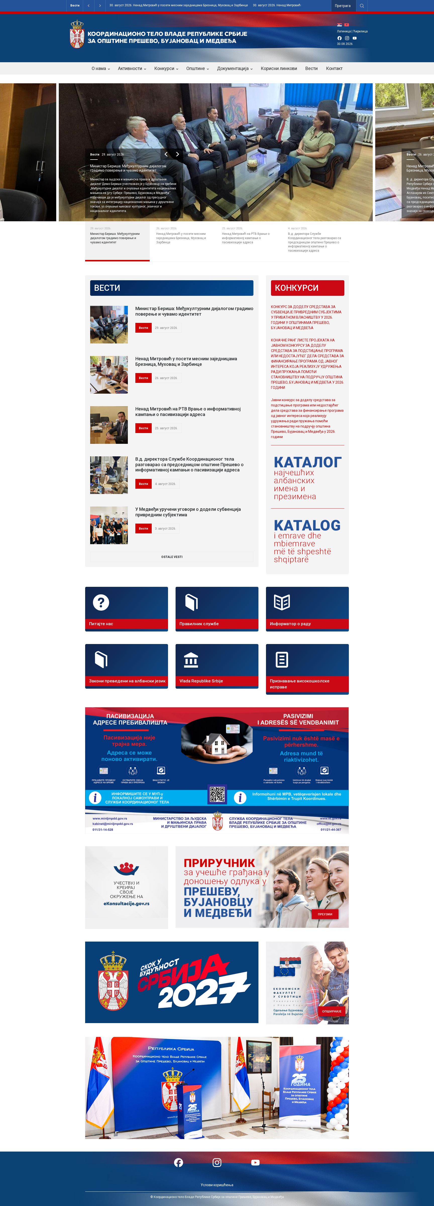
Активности (130, 68)
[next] (177, 154)
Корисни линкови (279, 68)
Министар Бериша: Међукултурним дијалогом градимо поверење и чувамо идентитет (194, 311)
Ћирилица (360, 31)
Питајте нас (101, 623)
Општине (195, 68)
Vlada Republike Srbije (201, 680)
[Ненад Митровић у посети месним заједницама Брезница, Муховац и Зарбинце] (109, 375)
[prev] (166, 154)
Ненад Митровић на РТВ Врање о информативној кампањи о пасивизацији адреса (131, 168)
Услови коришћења (217, 1185)
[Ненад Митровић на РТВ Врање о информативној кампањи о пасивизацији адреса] (109, 425)
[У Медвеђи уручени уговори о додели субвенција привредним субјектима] (109, 525)
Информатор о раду (290, 623)
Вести (74, 5)
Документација (233, 68)
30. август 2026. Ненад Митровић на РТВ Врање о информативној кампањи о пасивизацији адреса (183, 5)
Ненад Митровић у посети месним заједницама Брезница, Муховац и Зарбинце (186, 361)
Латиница (344, 31)
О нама (99, 68)
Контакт (334, 68)
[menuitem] (340, 25)
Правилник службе (199, 623)
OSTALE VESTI (172, 557)
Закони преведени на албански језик (127, 680)
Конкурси (164, 68)
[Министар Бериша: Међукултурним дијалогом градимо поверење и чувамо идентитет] (109, 324)
